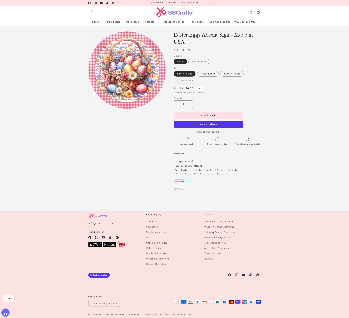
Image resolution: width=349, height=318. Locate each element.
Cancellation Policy (156, 242)
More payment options (208, 132)
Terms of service (166, 314)
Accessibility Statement (217, 248)
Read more (179, 181)
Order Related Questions (218, 237)
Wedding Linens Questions (219, 226)
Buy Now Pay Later (156, 253)
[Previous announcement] (141, 3)
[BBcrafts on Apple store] (95, 246)
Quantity (178, 98)
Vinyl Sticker (199, 61)
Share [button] (180, 189)
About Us (151, 221)
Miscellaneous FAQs (215, 242)
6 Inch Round (184, 73)
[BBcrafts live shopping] (121, 246)
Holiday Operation (156, 263)
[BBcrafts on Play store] (109, 246)
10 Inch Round (232, 73)
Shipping (178, 92)
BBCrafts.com (102, 314)
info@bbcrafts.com (100, 223)
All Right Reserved (116, 314)
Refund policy (134, 314)
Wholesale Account (156, 232)
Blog (148, 237)
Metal (180, 61)
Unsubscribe (96, 232)
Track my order (212, 253)
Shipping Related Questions (219, 232)
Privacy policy (150, 314)
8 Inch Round (208, 73)
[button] (91, 12)
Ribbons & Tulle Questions (219, 221)
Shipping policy (184, 314)
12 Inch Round (187, 81)
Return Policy (153, 248)
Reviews (208, 258)
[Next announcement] (208, 3)
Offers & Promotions (157, 258)
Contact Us (152, 226)
